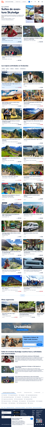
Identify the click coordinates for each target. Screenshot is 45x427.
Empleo (33, 414)
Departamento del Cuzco (10, 407)
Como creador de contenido (38, 415)
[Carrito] (35, 1)
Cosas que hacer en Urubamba (20, 407)
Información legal (23, 413)
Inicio (2, 407)
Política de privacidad (23, 414)
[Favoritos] (31, 1)
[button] (11, 34)
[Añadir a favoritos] (21, 26)
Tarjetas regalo (33, 419)
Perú (4, 407)
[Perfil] (42, 1)
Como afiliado (38, 416)
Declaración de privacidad (26, 348)
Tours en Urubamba (29, 407)
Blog (32, 415)
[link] (11, 34)
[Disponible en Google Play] (16, 412)
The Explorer (33, 421)
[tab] (8, 392)
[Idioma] (38, 1)
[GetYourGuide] (2, 2)
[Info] (13, 25)
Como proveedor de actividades (39, 412)
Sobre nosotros (33, 412)
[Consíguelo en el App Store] (16, 416)
